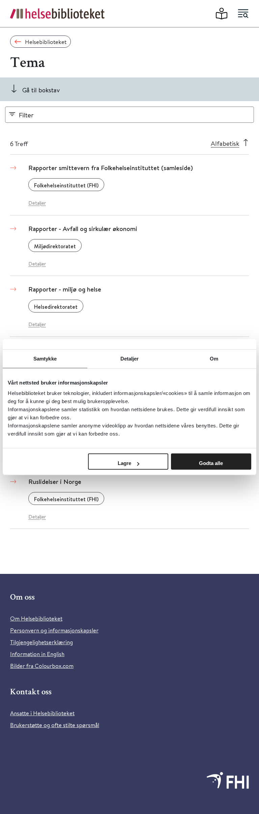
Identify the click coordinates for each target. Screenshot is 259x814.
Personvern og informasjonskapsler (54, 630)
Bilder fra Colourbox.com (42, 666)
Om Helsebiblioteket (36, 618)
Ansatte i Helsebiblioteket (42, 713)
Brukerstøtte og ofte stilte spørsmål (54, 725)
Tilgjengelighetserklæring (41, 642)
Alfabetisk (225, 143)
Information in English (37, 654)
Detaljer (37, 203)
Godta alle (211, 463)
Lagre (124, 463)
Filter (26, 115)
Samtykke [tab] (45, 358)
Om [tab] (214, 358)
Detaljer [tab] (129, 358)
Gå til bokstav (41, 90)
